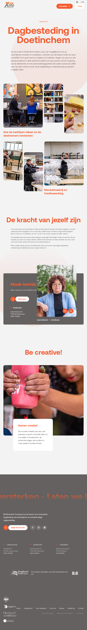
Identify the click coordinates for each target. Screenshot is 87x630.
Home (18, 608)
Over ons (53, 608)
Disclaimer (80, 613)
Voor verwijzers (41, 608)
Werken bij (71, 608)
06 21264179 (60, 553)
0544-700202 (8, 553)
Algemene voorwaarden (65, 613)
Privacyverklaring (47, 613)
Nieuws (61, 608)
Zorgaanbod (28, 608)
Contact (81, 608)
